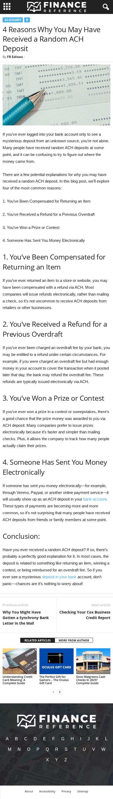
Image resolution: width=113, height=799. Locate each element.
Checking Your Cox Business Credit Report (84, 615)
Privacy (66, 791)
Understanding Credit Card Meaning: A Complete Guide (17, 680)
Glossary (12, 20)
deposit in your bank (59, 577)
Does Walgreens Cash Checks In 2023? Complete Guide (90, 680)
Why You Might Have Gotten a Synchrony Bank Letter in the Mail (26, 618)
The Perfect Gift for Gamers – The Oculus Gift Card (54, 680)
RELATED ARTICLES (37, 640)
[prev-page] (53, 692)
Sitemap (82, 791)
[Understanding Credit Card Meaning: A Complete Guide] (20, 661)
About (29, 791)
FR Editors (15, 57)
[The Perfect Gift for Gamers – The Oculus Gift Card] (56, 661)
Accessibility (47, 791)
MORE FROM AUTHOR (74, 640)
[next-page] (59, 692)
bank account (94, 499)
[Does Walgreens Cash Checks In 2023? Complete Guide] (93, 661)
